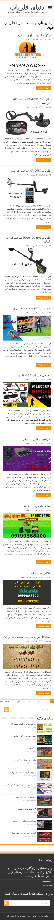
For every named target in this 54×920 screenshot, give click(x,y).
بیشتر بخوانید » (43, 88)
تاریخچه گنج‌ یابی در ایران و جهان (22, 772)
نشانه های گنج (30, 577)
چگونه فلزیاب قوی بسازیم (34, 35)
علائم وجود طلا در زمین (26, 797)
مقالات (33, 39)
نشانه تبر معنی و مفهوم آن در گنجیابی (20, 784)
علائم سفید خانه (41, 573)
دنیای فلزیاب (27, 7)
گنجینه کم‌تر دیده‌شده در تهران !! (22, 833)
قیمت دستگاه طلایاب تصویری (32, 308)
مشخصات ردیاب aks (37, 506)
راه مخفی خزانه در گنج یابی (24, 760)
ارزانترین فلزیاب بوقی (36, 439)
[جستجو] (6, 709)
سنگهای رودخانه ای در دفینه (24, 821)
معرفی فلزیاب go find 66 (34, 375)
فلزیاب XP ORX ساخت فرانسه (30, 170)
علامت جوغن (30, 748)
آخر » (17, 701)
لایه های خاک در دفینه (27, 809)
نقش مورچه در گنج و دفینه (25, 736)
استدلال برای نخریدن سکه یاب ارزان (27, 636)
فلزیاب (33, 107)
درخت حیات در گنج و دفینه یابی (23, 724)
